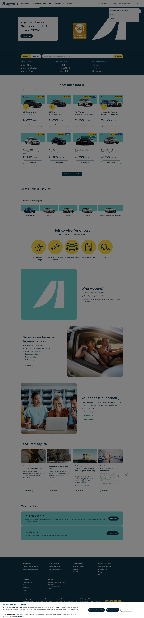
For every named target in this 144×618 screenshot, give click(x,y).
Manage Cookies (126, 610)
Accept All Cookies (112, 610)
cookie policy (20, 616)
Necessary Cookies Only (96, 610)
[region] (72, 610)
